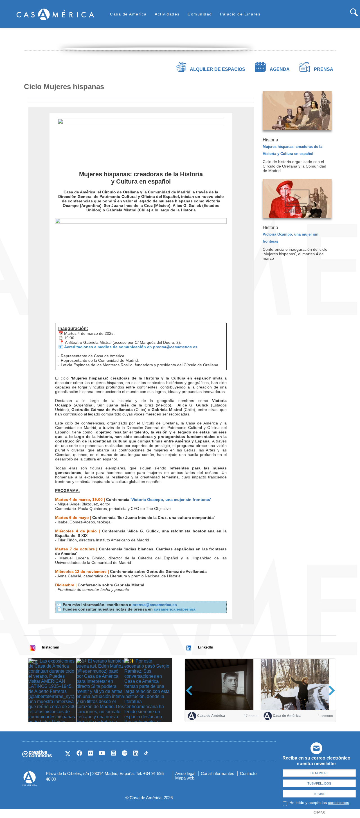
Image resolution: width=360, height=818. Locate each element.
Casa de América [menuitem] (128, 14)
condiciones (338, 802)
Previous (191, 690)
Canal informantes (217, 773)
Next (330, 690)
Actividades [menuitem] (167, 14)
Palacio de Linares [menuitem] (240, 14)
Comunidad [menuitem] (200, 14)
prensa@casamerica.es (175, 347)
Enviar (319, 812)
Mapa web (184, 778)
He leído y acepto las (319, 802)
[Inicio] (55, 14)
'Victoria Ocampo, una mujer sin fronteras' (170, 499)
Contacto (248, 773)
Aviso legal (185, 773)
